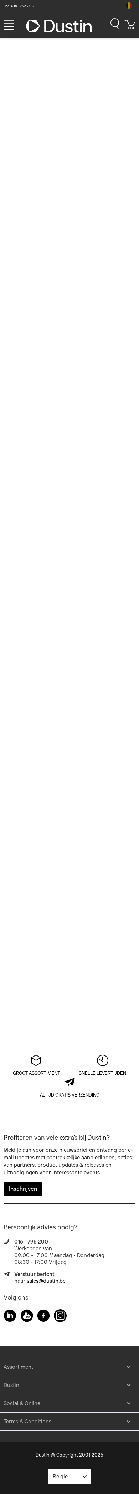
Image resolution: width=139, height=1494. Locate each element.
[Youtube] (26, 1317)
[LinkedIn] (10, 1317)
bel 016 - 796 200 (19, 6)
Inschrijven (23, 1188)
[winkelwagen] (130, 27)
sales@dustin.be (46, 1281)
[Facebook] (43, 1317)
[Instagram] (60, 1317)
